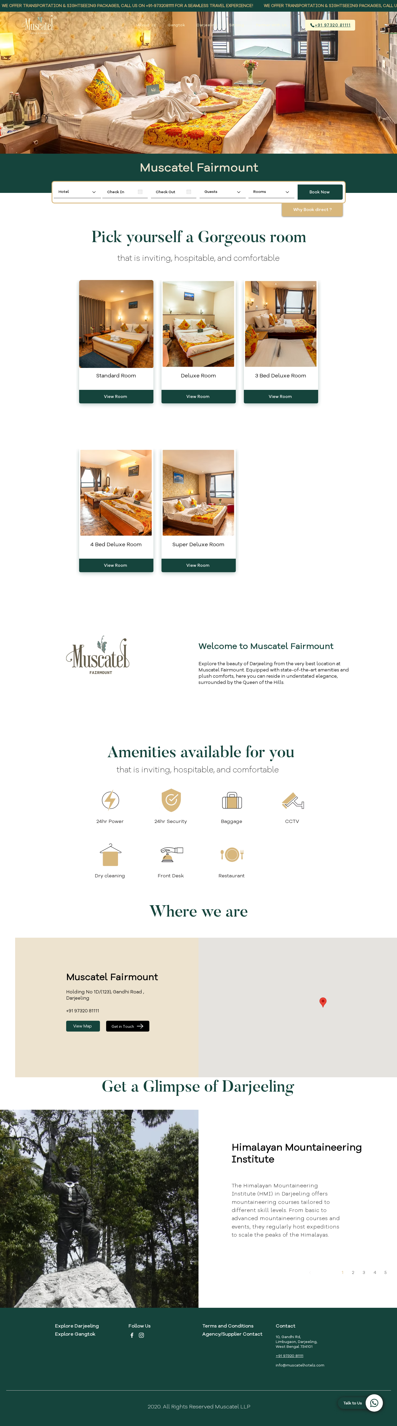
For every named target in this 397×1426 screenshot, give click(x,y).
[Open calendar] (140, 192)
